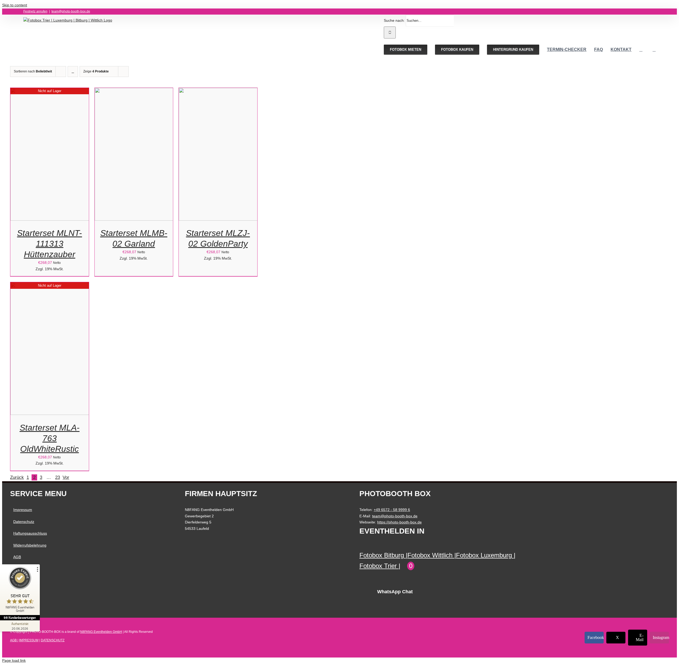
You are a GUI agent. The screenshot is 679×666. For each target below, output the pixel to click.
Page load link (14, 660)
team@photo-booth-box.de (70, 11)
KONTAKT (22, 569)
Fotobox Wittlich (429, 555)
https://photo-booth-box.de (399, 522)
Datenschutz (23, 521)
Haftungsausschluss (30, 533)
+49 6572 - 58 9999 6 (392, 510)
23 (57, 477)
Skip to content (14, 5)
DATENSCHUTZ (52, 640)
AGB (17, 557)
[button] (654, 49)
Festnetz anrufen (35, 11)
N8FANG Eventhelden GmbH (101, 632)
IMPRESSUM (28, 640)
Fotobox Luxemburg (484, 555)
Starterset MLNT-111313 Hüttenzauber (49, 243)
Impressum (22, 510)
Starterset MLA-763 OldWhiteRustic (50, 438)
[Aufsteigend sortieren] (73, 71)
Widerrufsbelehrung (29, 545)
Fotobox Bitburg (381, 555)
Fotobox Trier (378, 565)
